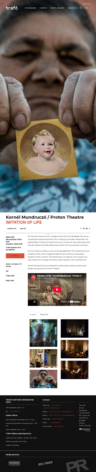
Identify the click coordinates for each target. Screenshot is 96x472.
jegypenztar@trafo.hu (51, 408)
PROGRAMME (30, 8)
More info (44, 314)
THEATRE (23, 228)
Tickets (15, 256)
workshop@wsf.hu (68, 415)
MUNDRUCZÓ (11, 228)
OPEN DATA (86, 4)
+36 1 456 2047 (59, 426)
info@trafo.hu (55, 422)
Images (33, 314)
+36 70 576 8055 (57, 419)
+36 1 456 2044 (54, 411)
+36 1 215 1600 (56, 405)
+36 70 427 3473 (54, 415)
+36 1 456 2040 (15, 411)
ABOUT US (72, 8)
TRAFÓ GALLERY (57, 8)
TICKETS (43, 8)
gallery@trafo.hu (67, 411)
